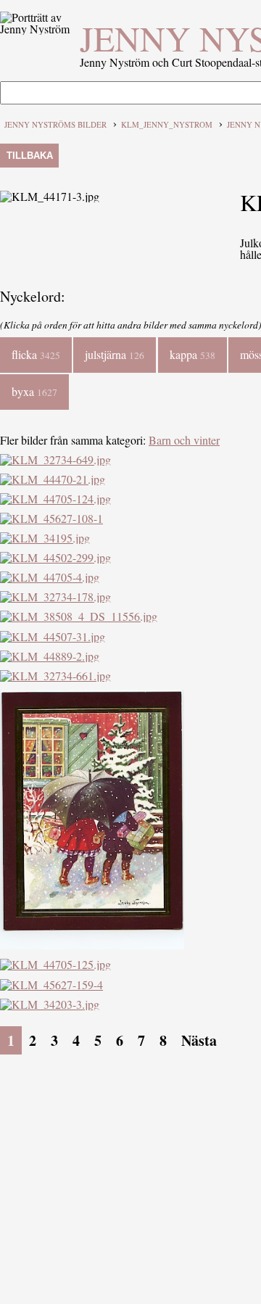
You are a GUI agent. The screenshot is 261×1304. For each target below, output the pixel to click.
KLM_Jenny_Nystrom (166, 124)
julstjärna (114, 354)
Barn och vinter (184, 439)
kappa (192, 354)
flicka (36, 354)
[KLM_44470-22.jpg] (92, 944)
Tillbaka (30, 155)
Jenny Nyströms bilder (55, 124)
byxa (34, 391)
